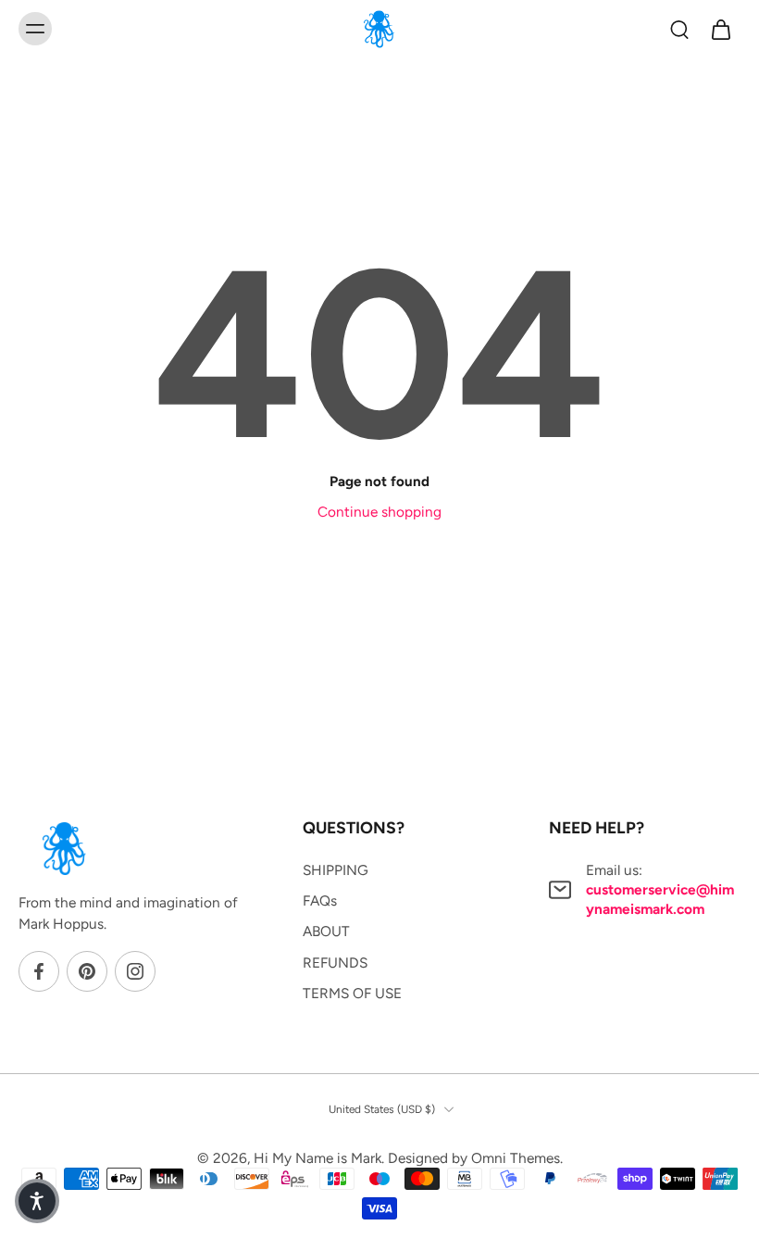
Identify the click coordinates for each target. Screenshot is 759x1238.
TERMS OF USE (352, 993)
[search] (679, 28)
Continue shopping (379, 511)
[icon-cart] (720, 28)
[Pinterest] (87, 971)
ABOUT (326, 931)
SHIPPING (335, 870)
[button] (37, 1201)
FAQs (320, 900)
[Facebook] (39, 971)
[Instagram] (135, 971)
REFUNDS (335, 961)
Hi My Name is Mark (317, 1158)
